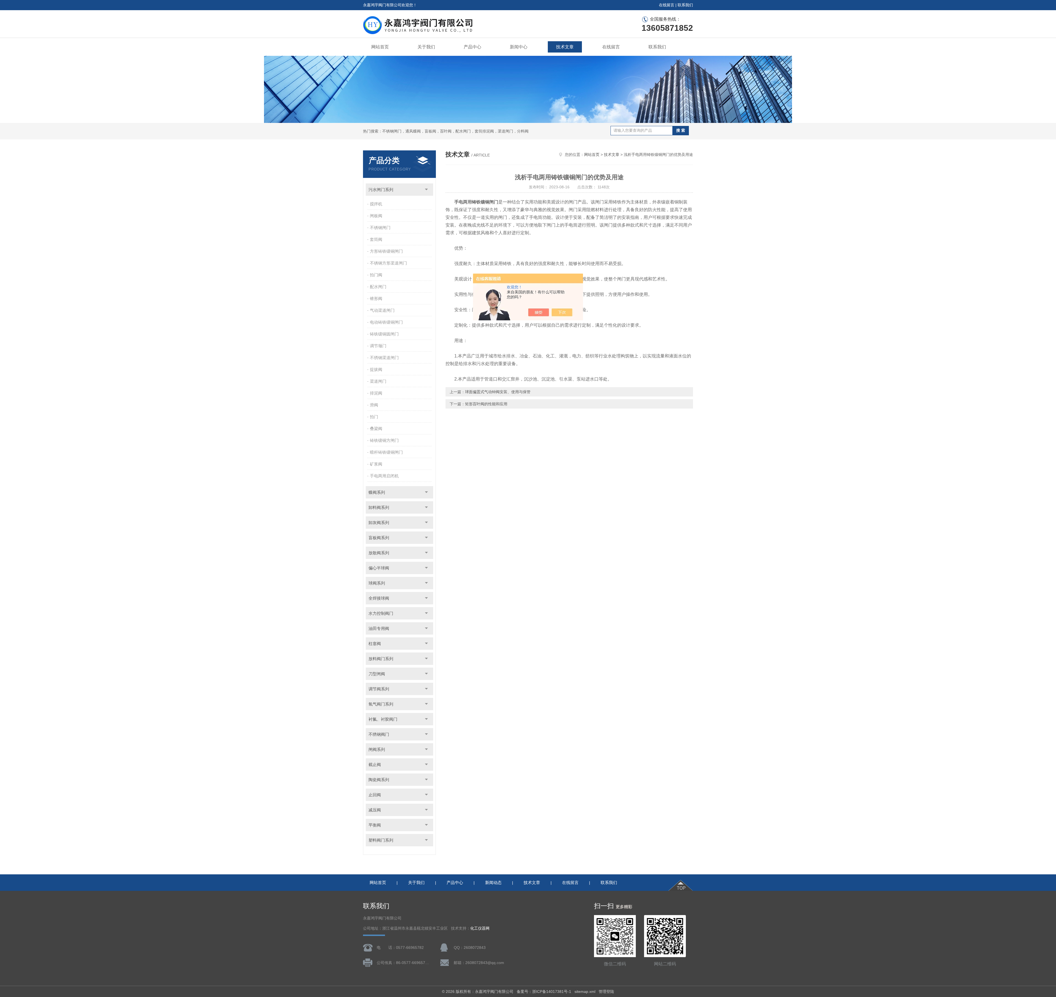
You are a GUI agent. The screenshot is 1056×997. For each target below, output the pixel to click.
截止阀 (375, 764)
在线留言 (666, 5)
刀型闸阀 (377, 673)
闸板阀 (376, 215)
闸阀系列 (377, 749)
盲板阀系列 (379, 537)
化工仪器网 (480, 928)
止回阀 (375, 794)
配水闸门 (378, 286)
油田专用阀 (379, 628)
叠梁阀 (376, 428)
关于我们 (426, 47)
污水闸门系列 (381, 189)
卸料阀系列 (379, 507)
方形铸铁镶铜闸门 (386, 251)
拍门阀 (376, 274)
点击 (426, 189)
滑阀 (374, 405)
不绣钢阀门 (379, 734)
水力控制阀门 (381, 613)
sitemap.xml (584, 991)
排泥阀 (376, 393)
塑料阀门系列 (381, 840)
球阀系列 (377, 583)
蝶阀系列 (377, 492)
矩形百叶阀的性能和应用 (486, 404)
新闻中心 (518, 47)
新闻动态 (493, 882)
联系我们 (685, 5)
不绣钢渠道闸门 (384, 357)
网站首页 (380, 47)
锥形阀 (376, 298)
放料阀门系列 (381, 658)
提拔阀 (376, 369)
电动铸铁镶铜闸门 (386, 322)
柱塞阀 (375, 643)
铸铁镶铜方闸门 (384, 440)
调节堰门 (378, 345)
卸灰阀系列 (379, 522)
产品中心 (472, 47)
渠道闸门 (378, 381)
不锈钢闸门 (380, 227)
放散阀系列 (379, 552)
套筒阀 (376, 239)
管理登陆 (606, 991)
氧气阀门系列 (381, 704)
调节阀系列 (379, 689)
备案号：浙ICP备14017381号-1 (544, 991)
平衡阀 (375, 825)
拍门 (374, 416)
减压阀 (375, 810)
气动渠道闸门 (382, 310)
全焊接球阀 (379, 598)
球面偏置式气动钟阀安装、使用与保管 (497, 392)
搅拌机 (376, 204)
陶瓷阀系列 (379, 779)
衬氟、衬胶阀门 (383, 719)
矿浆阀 (376, 464)
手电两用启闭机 (384, 475)
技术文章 (565, 47)
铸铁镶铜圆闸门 (384, 334)
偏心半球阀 (379, 568)
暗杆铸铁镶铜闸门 (386, 452)
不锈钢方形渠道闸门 (388, 263)
